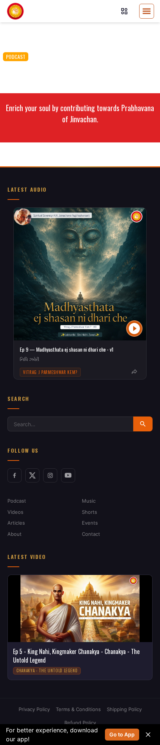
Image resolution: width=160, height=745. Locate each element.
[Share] (134, 372)
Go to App (122, 734)
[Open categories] (124, 11)
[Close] (148, 735)
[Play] (134, 328)
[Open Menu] (146, 11)
